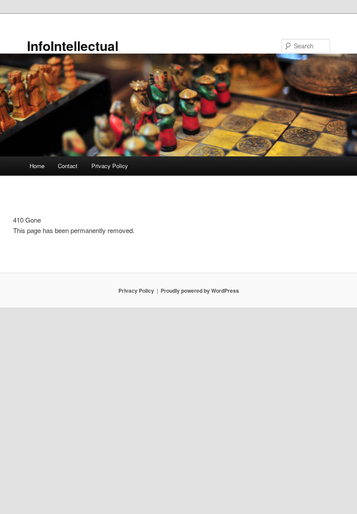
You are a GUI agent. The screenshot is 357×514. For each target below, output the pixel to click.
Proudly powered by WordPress (200, 290)
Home (37, 166)
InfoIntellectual (72, 45)
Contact (67, 166)
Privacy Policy (109, 166)
